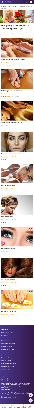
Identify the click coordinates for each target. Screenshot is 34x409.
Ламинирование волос (8, 280)
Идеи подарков (11, 6)
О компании (4, 329)
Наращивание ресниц (8, 248)
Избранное (17, 407)
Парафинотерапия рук (8, 311)
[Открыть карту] (31, 395)
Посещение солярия (8, 185)
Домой (4, 407)
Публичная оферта (6, 357)
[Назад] (2, 2)
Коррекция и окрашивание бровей (12, 154)
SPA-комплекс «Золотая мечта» (11, 122)
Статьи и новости (6, 369)
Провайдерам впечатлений (8, 363)
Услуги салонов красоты (9, 33)
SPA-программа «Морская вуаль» (12, 91)
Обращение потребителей (8, 332)
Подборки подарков (6, 346)
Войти (30, 407)
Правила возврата (6, 372)
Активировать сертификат (8, 343)
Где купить (4, 355)
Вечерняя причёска (7, 217)
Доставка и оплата (6, 360)
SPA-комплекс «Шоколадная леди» (13, 59)
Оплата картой (5, 352)
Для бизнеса (4, 335)
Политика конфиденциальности (10, 338)
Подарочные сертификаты (8, 349)
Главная (3, 6)
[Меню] (31, 2)
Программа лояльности (7, 366)
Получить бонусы (6, 340)
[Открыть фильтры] (31, 400)
